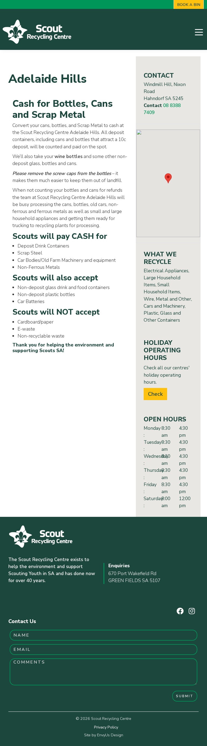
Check (155, 394)
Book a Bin (188, 4)
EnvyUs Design (110, 735)
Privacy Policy (106, 727)
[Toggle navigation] (198, 31)
